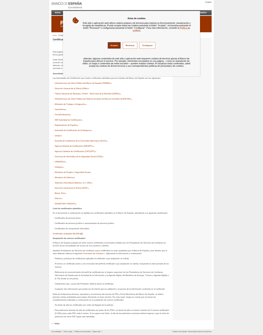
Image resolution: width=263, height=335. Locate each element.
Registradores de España (66, 125)
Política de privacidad (83, 332)
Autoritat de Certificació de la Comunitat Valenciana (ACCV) (80, 141)
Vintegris (58, 167)
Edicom (58, 198)
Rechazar (130, 45)
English (208, 2)
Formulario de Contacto (93, 253)
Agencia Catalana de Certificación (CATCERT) (75, 151)
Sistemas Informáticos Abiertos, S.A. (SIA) (73, 183)
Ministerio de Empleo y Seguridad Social (72, 172)
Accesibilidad (56, 332)
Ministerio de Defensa (64, 177)
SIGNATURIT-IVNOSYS (65, 204)
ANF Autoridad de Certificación (68, 120)
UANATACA (60, 162)
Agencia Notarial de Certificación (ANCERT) (74, 146)
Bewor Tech (60, 193)
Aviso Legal (68, 332)
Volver (57, 323)
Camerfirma (60, 109)
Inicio (58, 12)
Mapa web (97, 332)
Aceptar (114, 45)
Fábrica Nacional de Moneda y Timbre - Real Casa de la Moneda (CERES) (87, 94)
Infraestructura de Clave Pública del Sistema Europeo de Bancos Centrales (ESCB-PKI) (93, 99)
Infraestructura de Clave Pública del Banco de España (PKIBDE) (82, 83)
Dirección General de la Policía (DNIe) (71, 88)
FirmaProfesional (62, 114)
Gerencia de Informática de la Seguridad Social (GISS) (78, 156)
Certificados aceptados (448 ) (68, 233)
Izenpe (58, 135)
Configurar (147, 45)
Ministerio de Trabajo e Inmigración (70, 104)
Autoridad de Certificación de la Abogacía (73, 130)
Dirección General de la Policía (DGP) (71, 188)
